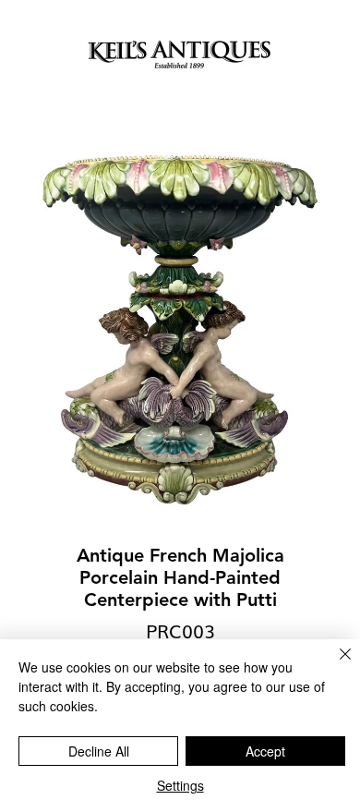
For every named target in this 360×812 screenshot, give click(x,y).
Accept (265, 751)
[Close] (334, 665)
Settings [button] (180, 785)
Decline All (98, 751)
